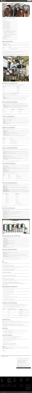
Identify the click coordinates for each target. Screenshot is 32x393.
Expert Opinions (4, 38)
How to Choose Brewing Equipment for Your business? (22, 362)
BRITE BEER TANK (15, 380)
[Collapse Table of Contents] (16, 20)
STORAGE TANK (21, 380)
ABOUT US (1, 378)
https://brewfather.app (19, 339)
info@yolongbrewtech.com (21, 386)
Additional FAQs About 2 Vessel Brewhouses (7, 36)
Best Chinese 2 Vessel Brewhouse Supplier (6, 28)
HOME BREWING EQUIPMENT (9, 382)
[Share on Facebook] (4, 352)
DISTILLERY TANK (21, 378)
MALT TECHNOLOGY (27, 380)
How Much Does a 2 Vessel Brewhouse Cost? (7, 22)
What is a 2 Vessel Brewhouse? (5, 21)
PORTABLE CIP (15, 386)
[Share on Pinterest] (18, 352)
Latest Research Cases (5, 37)
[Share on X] (9, 352)
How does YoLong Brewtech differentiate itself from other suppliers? (9, 30)
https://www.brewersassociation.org (16, 336)
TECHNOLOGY (2, 380)
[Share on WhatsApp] (13, 352)
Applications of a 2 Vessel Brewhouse (6, 24)
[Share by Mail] (27, 352)
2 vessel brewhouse (4, 42)
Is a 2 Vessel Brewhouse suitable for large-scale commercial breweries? (10, 31)
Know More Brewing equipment (5, 284)
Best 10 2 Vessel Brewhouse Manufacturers (6, 26)
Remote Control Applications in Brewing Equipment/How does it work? (23, 365)
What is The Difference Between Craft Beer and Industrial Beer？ (22, 360)
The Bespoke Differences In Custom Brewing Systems (21, 361)
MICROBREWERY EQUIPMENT (9, 378)
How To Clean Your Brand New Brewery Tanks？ (21, 366)
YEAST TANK (2, 386)
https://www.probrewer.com (15, 338)
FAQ (3, 29)
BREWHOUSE (15, 378)
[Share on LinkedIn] (23, 352)
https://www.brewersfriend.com (24, 339)
